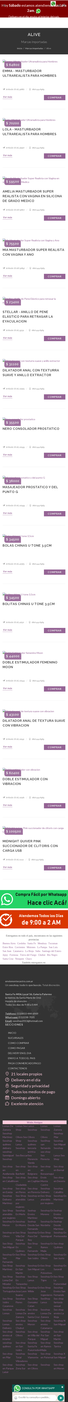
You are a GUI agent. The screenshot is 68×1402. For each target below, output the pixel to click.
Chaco (29, 959)
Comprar (55, 97)
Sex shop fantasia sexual (59, 1302)
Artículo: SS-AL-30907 (15, 148)
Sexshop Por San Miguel (45, 1335)
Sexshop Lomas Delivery (7, 1324)
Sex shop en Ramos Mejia (46, 1346)
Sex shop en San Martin (59, 1335)
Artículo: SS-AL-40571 (15, 622)
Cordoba (21, 943)
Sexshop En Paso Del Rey (34, 1236)
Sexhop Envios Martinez (32, 1214)
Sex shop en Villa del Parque (33, 1335)
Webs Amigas (35, 1122)
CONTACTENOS (17, 1068)
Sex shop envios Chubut (21, 1324)
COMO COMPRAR (18, 1042)
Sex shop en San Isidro (21, 1346)
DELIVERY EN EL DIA (19, 1053)
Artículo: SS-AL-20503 (15, 388)
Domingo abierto (25, 1097)
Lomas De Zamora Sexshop (8, 1130)
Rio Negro (52, 955)
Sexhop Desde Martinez (58, 1225)
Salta (37, 951)
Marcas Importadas (34, 48)
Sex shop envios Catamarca (46, 1324)
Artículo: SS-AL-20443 (15, 680)
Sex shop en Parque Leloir (8, 1368)
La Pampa (42, 947)
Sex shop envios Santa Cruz (34, 1313)
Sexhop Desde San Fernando (33, 1225)
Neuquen (19, 959)
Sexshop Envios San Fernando (59, 1291)
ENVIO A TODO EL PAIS (21, 1058)
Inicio (19, 48)
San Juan (7, 951)
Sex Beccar (22, 1155)
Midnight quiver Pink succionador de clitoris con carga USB (30, 845)
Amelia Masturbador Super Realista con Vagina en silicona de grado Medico (32, 196)
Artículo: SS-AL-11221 (15, 859)
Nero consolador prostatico (31, 428)
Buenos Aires (9, 943)
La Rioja (29, 951)
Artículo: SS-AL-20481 (15, 797)
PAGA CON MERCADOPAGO (24, 1063)
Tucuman (53, 943)
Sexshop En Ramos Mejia (47, 1247)
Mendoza (42, 943)
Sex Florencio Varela (33, 1159)
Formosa (14, 955)
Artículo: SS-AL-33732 (15, 330)
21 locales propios (26, 1074)
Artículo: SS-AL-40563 (15, 564)
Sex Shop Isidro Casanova (8, 1302)
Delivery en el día (25, 1079)
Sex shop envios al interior (8, 1335)
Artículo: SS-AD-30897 (15, 268)
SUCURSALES (15, 1037)
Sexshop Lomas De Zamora (21, 1313)
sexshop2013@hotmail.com (28, 1020)
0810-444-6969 (38, 89)
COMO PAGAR (16, 1048)
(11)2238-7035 (26, 1017)
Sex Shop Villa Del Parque (21, 1236)
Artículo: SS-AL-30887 (15, 89)
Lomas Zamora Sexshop (58, 1130)
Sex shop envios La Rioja (59, 1313)
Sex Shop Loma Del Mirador (8, 1280)
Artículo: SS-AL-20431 (15, 739)
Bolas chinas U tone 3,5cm (27, 545)
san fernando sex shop (46, 1148)
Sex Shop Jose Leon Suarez (21, 1291)
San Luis (53, 947)
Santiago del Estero (51, 951)
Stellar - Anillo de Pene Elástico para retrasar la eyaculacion (28, 316)
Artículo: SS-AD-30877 (15, 210)
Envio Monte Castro (44, 1181)
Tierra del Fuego (28, 955)
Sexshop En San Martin (20, 1269)
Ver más (7, 96)
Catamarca (18, 951)
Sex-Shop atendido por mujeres (47, 1199)
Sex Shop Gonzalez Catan (33, 1302)
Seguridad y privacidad (29, 1085)
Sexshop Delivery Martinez (7, 1199)
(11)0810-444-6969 (27, 1013)
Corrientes (20, 947)
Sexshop (45, 1364)
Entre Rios (8, 947)
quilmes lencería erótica (32, 1148)
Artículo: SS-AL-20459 (15, 447)
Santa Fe (31, 943)
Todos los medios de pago (32, 1091)
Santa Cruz (8, 959)
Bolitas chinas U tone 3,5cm (29, 604)
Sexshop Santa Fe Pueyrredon (34, 1346)
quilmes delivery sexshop (7, 1148)
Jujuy (5, 955)
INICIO (12, 1032)
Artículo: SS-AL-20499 (15, 505)
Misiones (31, 947)
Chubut (41, 955)
